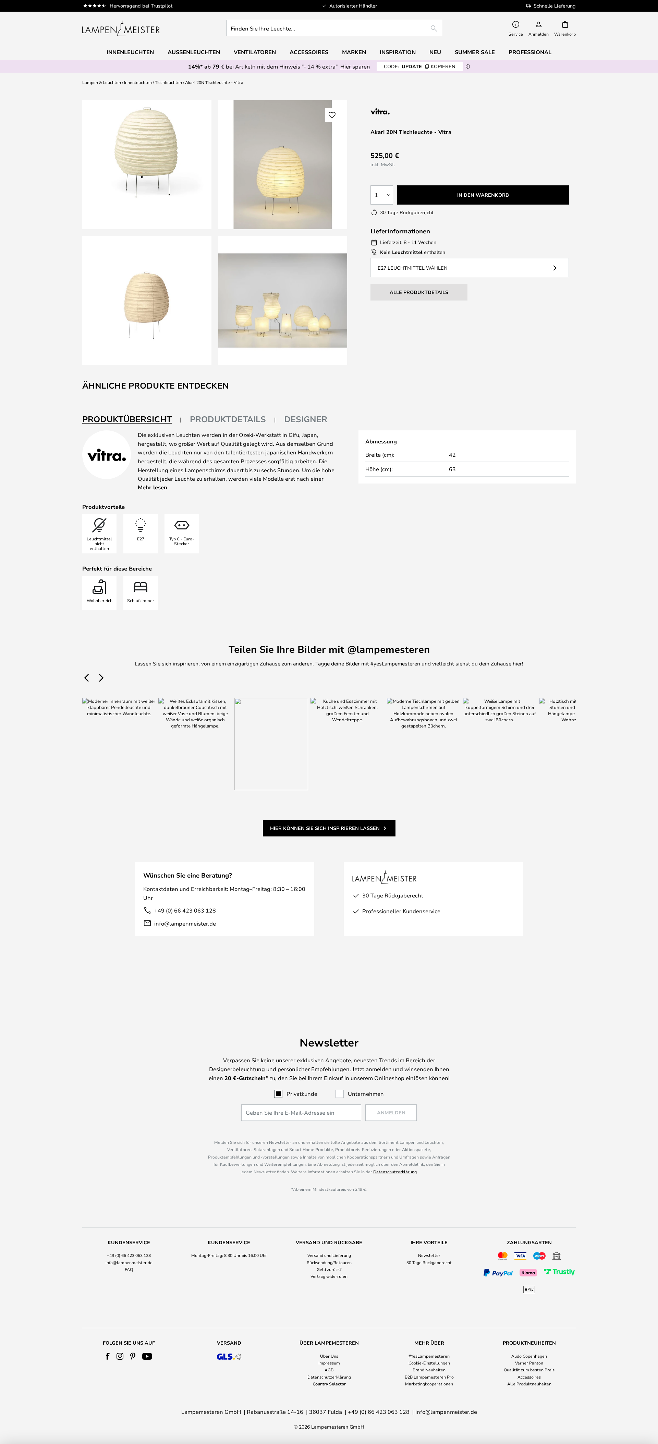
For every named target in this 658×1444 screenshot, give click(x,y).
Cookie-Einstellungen (429, 1363)
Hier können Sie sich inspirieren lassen (325, 828)
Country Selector (329, 1383)
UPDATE (419, 66)
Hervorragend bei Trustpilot (141, 5)
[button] (146, 300)
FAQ (129, 1269)
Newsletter (429, 1255)
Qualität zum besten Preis (529, 1369)
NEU (435, 52)
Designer (305, 419)
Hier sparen (355, 66)
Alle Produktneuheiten (529, 1383)
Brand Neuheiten (429, 1369)
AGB (329, 1369)
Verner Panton (529, 1363)
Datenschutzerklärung (395, 1171)
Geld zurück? (329, 1269)
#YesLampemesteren (429, 1356)
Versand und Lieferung (329, 1255)
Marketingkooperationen (429, 1383)
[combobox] (334, 28)
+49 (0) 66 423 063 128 (185, 910)
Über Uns (329, 1356)
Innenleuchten (138, 82)
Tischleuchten (168, 82)
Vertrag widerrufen (329, 1276)
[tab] (132, 419)
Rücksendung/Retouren (329, 1262)
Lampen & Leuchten (101, 82)
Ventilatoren (255, 52)
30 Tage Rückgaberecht (429, 1262)
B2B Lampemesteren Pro (429, 1377)
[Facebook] (108, 1356)
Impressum (329, 1363)
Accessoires (529, 1377)
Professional (530, 52)
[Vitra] (406, 111)
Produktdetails (228, 419)
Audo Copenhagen (529, 1356)
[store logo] (121, 28)
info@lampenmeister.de (185, 923)
